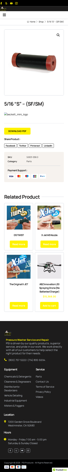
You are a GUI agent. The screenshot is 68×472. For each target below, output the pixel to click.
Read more (18, 244)
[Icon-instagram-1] (16, 3)
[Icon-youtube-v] (11, 3)
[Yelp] (6, 3)
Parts (29, 161)
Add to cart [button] (49, 305)
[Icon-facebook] (1, 3)
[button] (4, 14)
